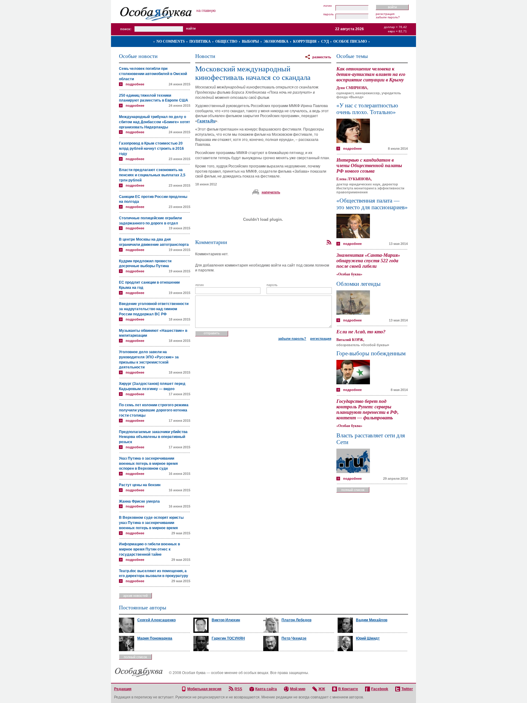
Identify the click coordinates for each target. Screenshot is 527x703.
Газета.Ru (206, 121)
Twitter (407, 689)
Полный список (352, 490)
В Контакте (348, 689)
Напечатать (271, 192)
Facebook (379, 689)
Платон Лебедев (296, 620)
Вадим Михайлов (371, 620)
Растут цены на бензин (139, 485)
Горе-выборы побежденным (371, 353)
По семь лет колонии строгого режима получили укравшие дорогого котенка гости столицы (153, 410)
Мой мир (297, 689)
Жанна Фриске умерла (139, 501)
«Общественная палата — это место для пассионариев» (372, 203)
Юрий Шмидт (368, 638)
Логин (327, 5)
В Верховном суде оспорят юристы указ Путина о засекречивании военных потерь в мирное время (151, 522)
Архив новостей (135, 595)
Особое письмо (350, 41)
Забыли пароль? (388, 17)
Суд (325, 41)
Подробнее (135, 84)
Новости (205, 56)
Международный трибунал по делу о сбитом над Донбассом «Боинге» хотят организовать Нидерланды (154, 122)
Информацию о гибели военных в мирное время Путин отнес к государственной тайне (149, 549)
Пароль (328, 14)
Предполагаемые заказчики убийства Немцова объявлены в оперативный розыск (153, 437)
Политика (200, 41)
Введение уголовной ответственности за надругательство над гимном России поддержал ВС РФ (153, 309)
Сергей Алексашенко (156, 620)
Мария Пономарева (154, 638)
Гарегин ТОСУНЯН (228, 638)
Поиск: (125, 29)
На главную (206, 11)
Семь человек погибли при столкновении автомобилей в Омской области (153, 73)
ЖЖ (321, 689)
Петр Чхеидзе (294, 638)
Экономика (276, 41)
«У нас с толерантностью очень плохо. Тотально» (367, 108)
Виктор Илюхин (226, 620)
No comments (170, 41)
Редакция (122, 689)
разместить (321, 57)
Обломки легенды (358, 284)
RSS (238, 689)
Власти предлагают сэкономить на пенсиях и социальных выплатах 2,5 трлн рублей (152, 175)
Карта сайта (266, 689)
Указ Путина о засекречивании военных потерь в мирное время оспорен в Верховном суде (148, 463)
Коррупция (305, 41)
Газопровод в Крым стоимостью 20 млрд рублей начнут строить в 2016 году (151, 148)
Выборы (250, 41)
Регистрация (385, 14)
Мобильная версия (204, 689)
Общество (226, 41)
